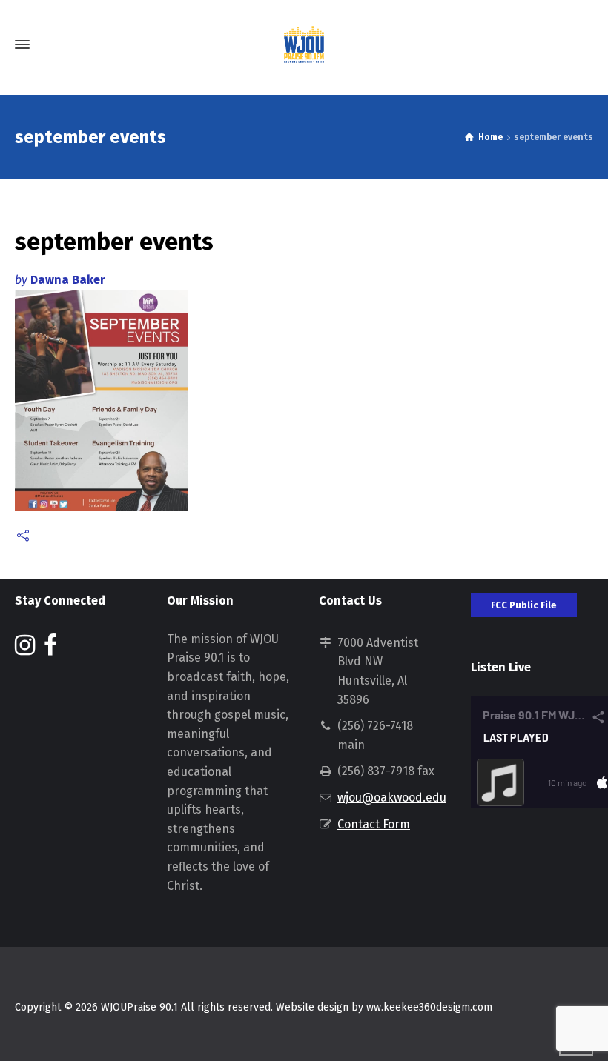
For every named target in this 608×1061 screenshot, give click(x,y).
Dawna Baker (67, 280)
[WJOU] (304, 44)
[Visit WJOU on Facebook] (50, 649)
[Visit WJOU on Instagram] (25, 649)
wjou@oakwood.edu (391, 798)
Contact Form (373, 824)
